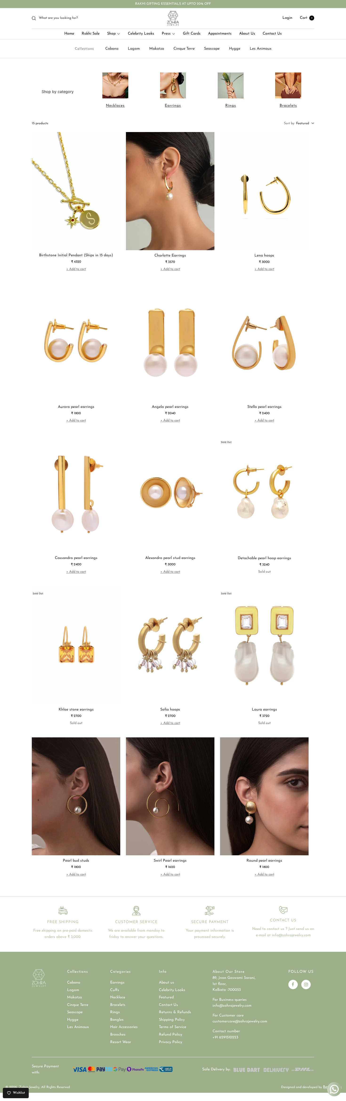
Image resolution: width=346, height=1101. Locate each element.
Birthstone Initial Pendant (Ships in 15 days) (76, 255)
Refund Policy (170, 1035)
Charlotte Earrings (170, 255)
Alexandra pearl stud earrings (170, 558)
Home (69, 34)
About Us (247, 34)
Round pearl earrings (264, 861)
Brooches (117, 1035)
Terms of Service (172, 1027)
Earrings (173, 106)
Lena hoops (264, 255)
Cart (306, 18)
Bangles (117, 1020)
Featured (166, 997)
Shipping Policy (172, 1020)
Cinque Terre (184, 49)
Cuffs (114, 990)
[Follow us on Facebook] (293, 984)
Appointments (220, 34)
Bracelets (288, 106)
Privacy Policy (170, 1042)
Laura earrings (264, 709)
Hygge (234, 49)
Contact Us (272, 34)
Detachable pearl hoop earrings (264, 558)
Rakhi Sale (91, 34)
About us (166, 982)
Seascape (212, 49)
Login (287, 18)
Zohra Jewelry (29, 1087)
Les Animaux (260, 49)
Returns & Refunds (175, 1012)
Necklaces (115, 106)
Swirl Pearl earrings (170, 861)
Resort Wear (120, 1042)
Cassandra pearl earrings (76, 558)
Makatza (156, 49)
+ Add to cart (76, 269)
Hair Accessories (124, 1027)
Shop (111, 34)
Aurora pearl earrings (76, 407)
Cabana (111, 49)
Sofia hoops (170, 709)
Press (166, 34)
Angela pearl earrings (170, 407)
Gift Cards (192, 34)
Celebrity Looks (141, 34)
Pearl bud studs (76, 861)
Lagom (134, 49)
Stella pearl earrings (264, 407)
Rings (230, 106)
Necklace (117, 997)
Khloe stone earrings (76, 709)
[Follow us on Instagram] (306, 984)
